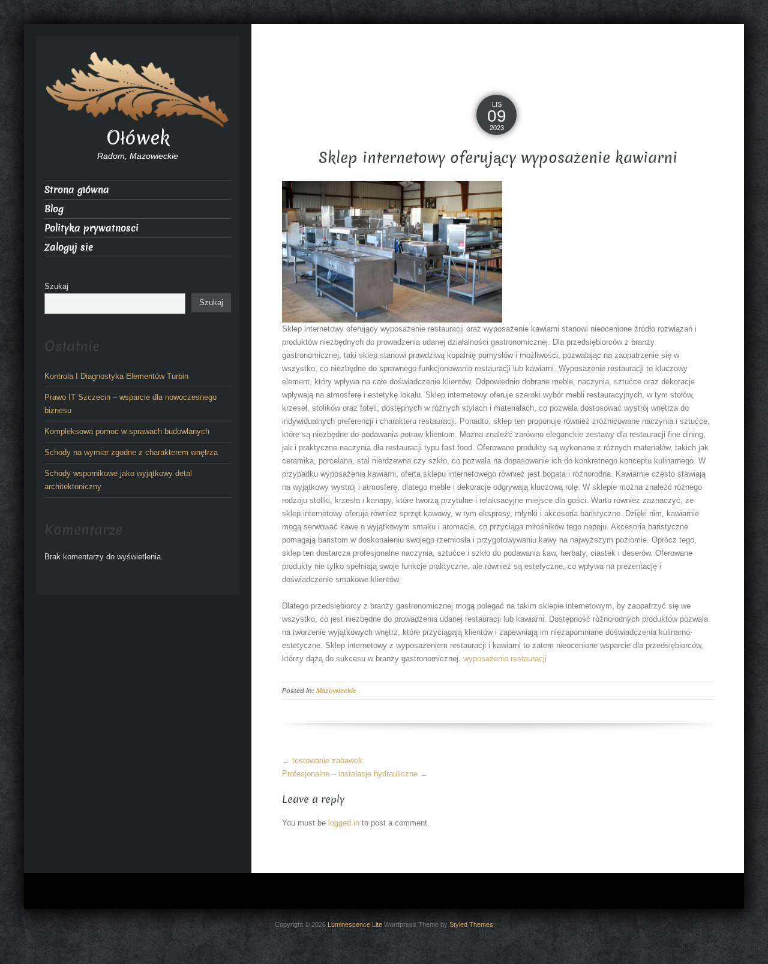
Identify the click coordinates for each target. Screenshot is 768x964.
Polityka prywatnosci (91, 228)
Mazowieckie (336, 690)
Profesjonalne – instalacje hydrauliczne (355, 773)
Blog (54, 209)
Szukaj (56, 286)
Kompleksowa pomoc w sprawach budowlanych (126, 431)
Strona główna (76, 189)
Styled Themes (471, 924)
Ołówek (138, 138)
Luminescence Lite (355, 924)
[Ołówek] (137, 88)
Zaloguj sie (68, 247)
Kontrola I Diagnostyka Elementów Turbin (116, 376)
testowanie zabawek (322, 760)
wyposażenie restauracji (505, 658)
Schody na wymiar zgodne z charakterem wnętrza (131, 452)
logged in (343, 822)
